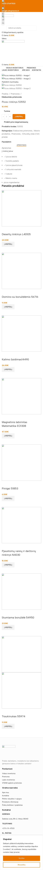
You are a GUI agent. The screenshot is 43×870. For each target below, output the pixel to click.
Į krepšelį (19, 116)
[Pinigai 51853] (21, 462)
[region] (21, 852)
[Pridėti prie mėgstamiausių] (5, 229)
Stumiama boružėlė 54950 (18, 617)
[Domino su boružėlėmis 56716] (21, 271)
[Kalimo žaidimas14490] (21, 333)
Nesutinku (21, 865)
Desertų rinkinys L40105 (16, 234)
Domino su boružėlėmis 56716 (20, 296)
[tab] (21, 145)
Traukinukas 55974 (13, 716)
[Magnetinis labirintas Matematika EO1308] (21, 396)
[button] (8, 244)
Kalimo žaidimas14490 (15, 359)
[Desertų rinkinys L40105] (21, 208)
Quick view (5, 250)
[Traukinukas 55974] (21, 654)
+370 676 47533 (8, 828)
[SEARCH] (33, 28)
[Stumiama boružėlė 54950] (21, 591)
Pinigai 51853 (10, 488)
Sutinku (21, 858)
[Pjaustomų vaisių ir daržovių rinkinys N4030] (21, 525)
